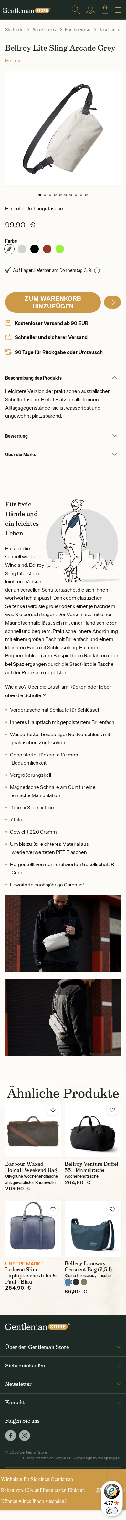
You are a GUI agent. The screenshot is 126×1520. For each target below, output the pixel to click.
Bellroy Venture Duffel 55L (91, 1167)
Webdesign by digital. (97, 1458)
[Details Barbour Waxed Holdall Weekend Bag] (33, 1130)
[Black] (34, 249)
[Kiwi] (60, 249)
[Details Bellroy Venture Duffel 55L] (93, 1130)
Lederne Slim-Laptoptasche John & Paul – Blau (31, 1275)
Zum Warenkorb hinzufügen (53, 302)
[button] (39, 195)
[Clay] (47, 249)
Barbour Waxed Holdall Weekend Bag (31, 1167)
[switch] (112, 1510)
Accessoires (44, 29)
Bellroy (12, 60)
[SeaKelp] (84, 1282)
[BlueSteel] (68, 1282)
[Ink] (76, 1282)
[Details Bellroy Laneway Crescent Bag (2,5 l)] (93, 1229)
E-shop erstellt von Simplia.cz (47, 1458)
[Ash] (22, 249)
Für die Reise (77, 29)
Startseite (14, 29)
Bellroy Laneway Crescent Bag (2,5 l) (88, 1266)
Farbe (11, 241)
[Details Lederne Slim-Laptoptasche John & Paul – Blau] (33, 1229)
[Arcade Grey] (9, 249)
